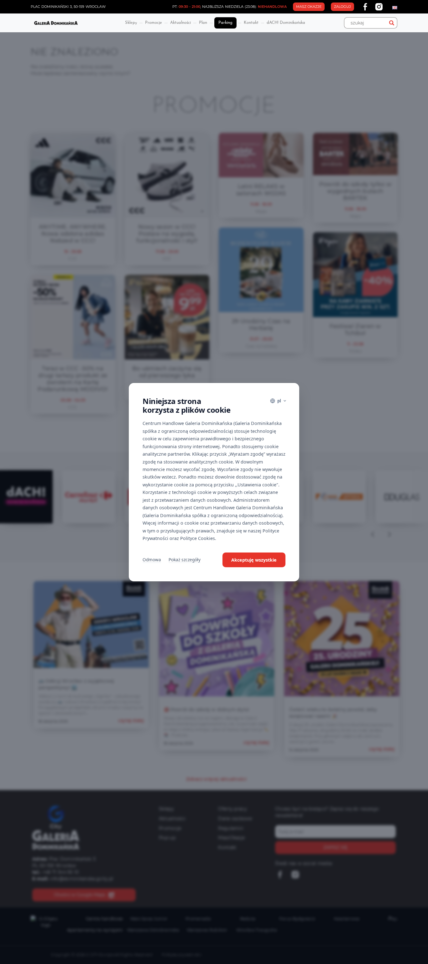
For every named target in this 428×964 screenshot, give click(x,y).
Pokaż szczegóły (185, 560)
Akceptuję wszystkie (254, 560)
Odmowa (152, 560)
